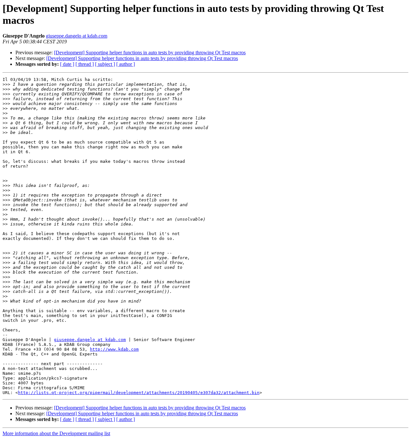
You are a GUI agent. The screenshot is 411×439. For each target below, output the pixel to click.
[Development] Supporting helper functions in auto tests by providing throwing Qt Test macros (150, 52)
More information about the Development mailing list (56, 433)
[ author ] (125, 64)
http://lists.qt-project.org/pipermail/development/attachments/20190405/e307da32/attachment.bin (138, 392)
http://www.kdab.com (114, 349)
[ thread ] (84, 64)
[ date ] (67, 64)
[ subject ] (105, 64)
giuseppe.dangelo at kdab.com (76, 36)
